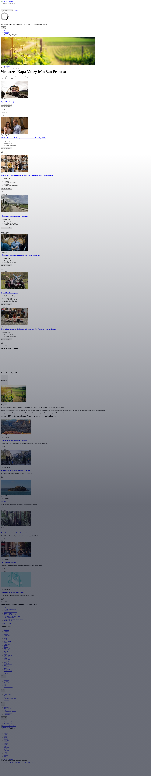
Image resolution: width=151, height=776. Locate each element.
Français (6, 743)
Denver (5, 662)
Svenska (6, 755)
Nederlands (6, 747)
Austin (5, 668)
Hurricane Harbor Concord (10, 612)
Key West (6, 656)
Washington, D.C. (8, 641)
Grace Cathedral (8, 613)
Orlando (6, 638)
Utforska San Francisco (7, 623)
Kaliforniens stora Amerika (10, 607)
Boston (5, 642)
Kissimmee (6, 666)
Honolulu (6, 645)
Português (6, 750)
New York (6, 630)
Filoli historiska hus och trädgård (12, 616)
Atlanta (5, 654)
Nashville (6, 651)
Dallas (5, 665)
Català (5, 734)
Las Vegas (6, 631)
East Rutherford (8, 671)
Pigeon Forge (7, 659)
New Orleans (7, 648)
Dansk (5, 737)
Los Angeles (7, 635)
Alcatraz (6, 610)
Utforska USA (4, 673)
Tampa (5, 658)
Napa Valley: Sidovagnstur (9, 293)
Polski (5, 752)
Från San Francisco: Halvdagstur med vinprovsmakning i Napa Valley (23, 138)
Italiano (5, 746)
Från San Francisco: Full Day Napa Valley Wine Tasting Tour (21, 255)
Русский (6, 753)
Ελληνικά (6, 740)
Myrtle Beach (7, 669)
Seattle (5, 652)
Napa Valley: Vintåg (7, 102)
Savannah (6, 661)
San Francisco (7, 632)
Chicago (6, 634)
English (6, 733)
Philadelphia (7, 649)
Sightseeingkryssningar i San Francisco (13, 619)
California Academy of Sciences (12, 614)
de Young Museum (8, 620)
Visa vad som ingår (5, 106)
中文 (5, 756)
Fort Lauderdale (8, 664)
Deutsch (6, 739)
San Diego (6, 640)
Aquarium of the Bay (9, 617)
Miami (5, 637)
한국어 (6, 744)
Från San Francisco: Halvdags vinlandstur (14, 216)
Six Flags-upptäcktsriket (10, 609)
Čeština (5, 736)
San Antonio (7, 644)
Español (6, 741)
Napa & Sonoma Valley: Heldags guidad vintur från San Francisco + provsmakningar (28, 329)
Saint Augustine (8, 655)
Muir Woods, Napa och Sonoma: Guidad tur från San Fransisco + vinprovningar (27, 175)
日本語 (6, 749)
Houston (6, 647)
